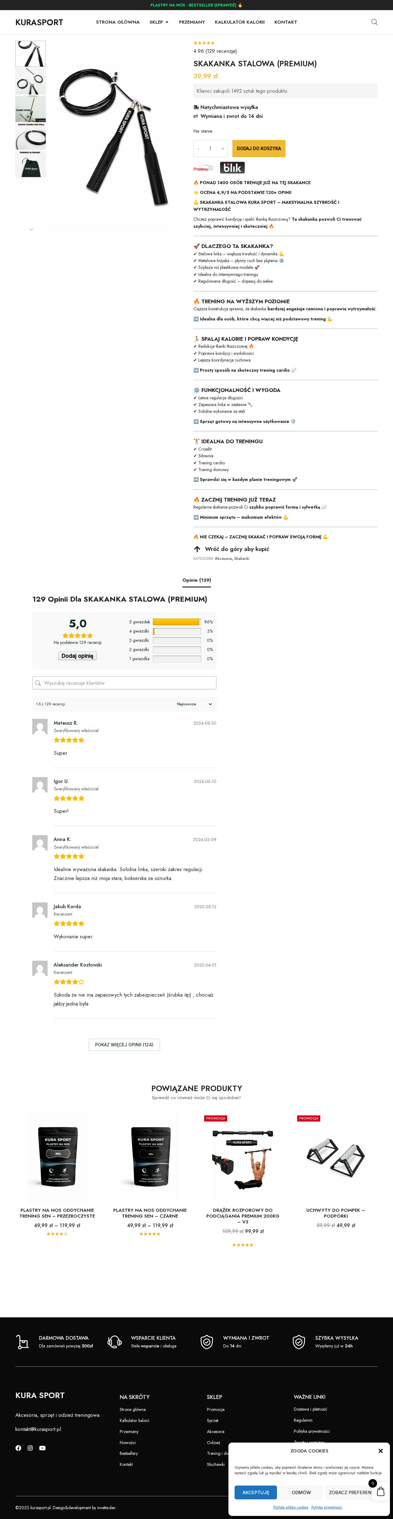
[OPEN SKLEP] (167, 22)
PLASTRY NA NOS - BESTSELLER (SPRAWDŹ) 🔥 (196, 5)
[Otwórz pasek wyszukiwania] (375, 22)
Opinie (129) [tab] (196, 580)
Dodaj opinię (77, 656)
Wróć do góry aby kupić (237, 549)
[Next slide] (31, 229)
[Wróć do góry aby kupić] (196, 549)
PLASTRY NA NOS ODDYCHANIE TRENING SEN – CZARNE (150, 1213)
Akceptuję (256, 1492)
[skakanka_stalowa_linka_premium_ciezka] (111, 137)
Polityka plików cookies (290, 1507)
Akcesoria (223, 558)
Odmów (301, 1492)
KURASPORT (39, 22)
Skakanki (241, 558)
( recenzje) (215, 51)
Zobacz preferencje (354, 1492)
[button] (381, 1451)
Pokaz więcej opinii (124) (124, 1044)
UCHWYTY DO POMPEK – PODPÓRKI (335, 1213)
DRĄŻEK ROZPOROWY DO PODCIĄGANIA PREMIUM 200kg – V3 (242, 1216)
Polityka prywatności (326, 1507)
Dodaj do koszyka (259, 148)
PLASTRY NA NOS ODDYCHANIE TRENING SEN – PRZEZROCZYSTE (57, 1213)
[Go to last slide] (31, 44)
